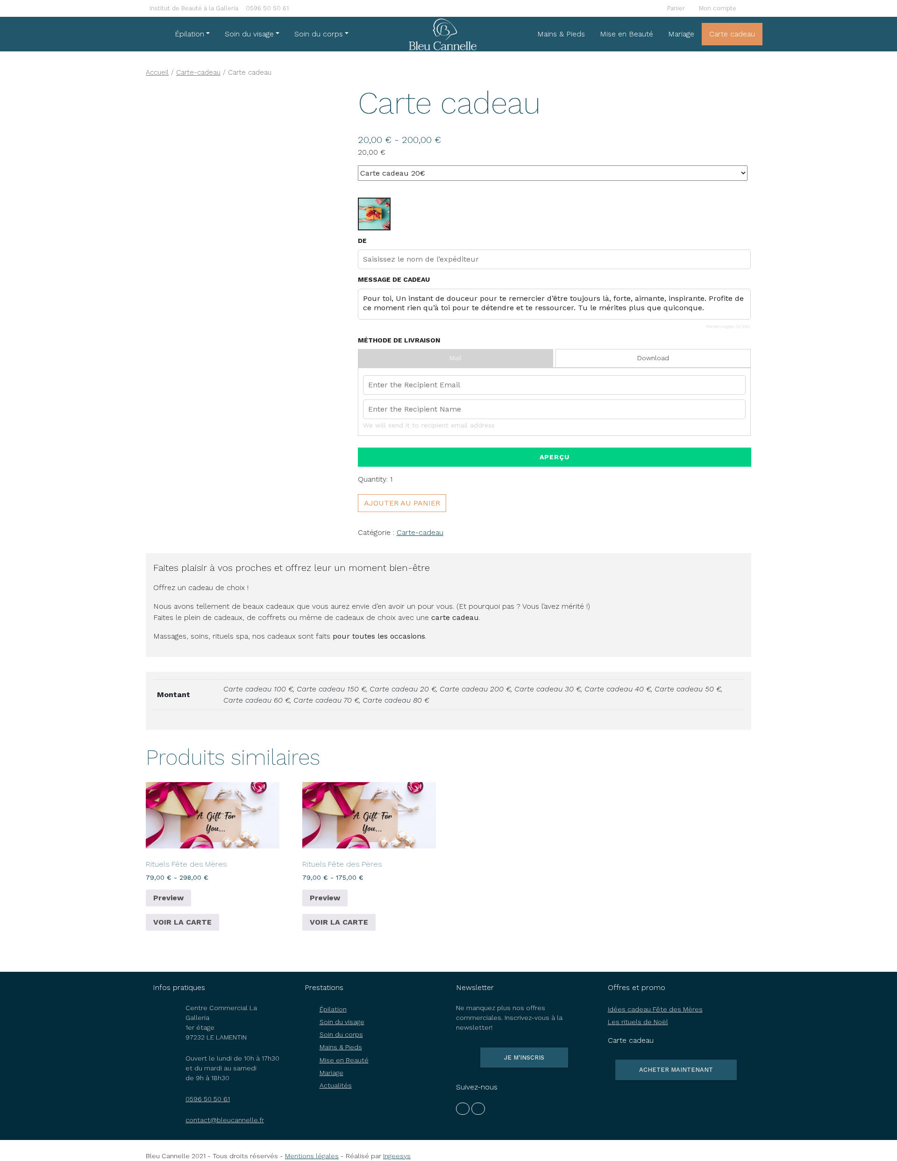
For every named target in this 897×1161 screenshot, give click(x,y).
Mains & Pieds (561, 33)
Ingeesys (397, 1156)
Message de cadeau (394, 279)
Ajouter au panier (402, 503)
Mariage (681, 33)
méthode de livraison (399, 340)
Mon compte (716, 8)
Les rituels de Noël (638, 1022)
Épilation (189, 33)
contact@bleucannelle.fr (224, 1120)
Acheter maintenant (676, 1069)
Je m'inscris (524, 1057)
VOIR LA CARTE (182, 922)
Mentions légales (312, 1156)
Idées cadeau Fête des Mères (655, 1009)
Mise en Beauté (626, 33)
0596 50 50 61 (267, 8)
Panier (675, 8)
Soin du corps (318, 33)
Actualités (336, 1085)
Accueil (157, 72)
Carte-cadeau (198, 72)
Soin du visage (249, 33)
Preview (168, 897)
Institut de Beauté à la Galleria (194, 8)
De (362, 240)
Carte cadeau (732, 33)
